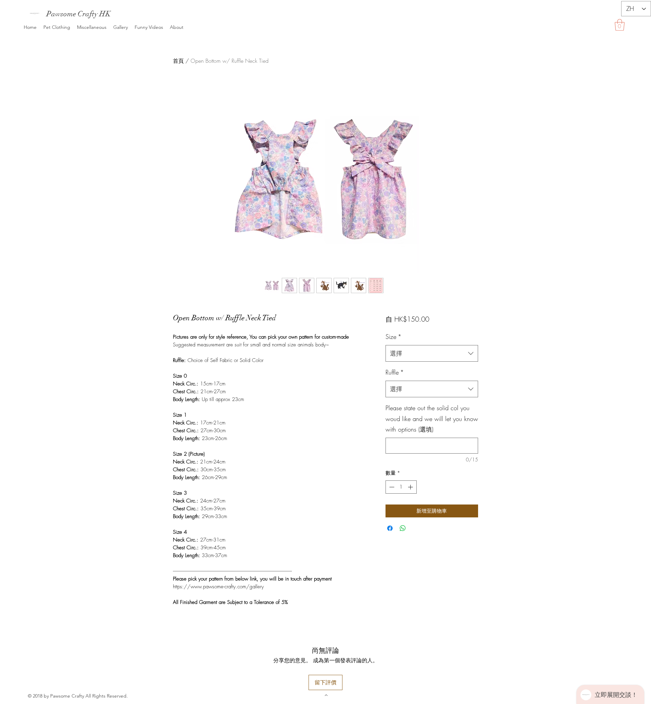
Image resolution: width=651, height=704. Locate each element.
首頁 (178, 60)
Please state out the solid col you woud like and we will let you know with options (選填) (432, 418)
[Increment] (411, 487)
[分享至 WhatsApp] (403, 528)
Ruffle (395, 372)
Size (393, 336)
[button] (620, 25)
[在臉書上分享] (390, 528)
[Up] (326, 695)
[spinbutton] (401, 487)
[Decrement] (391, 487)
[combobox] (432, 353)
